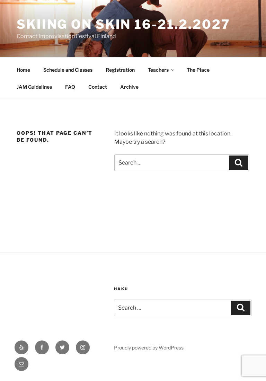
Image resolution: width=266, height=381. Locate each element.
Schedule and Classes (67, 70)
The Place (198, 70)
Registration (120, 70)
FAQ (70, 87)
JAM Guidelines (34, 87)
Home (23, 70)
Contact (97, 87)
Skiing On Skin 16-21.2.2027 (123, 24)
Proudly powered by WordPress (149, 348)
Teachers (158, 70)
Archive (129, 87)
